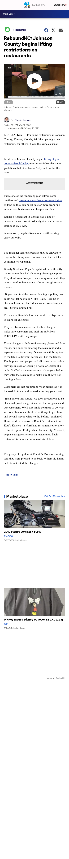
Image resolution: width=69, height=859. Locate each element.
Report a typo (12, 475)
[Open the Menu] (5, 5)
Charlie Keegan (23, 120)
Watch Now (59, 5)
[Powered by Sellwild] (60, 678)
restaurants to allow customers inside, (41, 200)
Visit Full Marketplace (54, 496)
